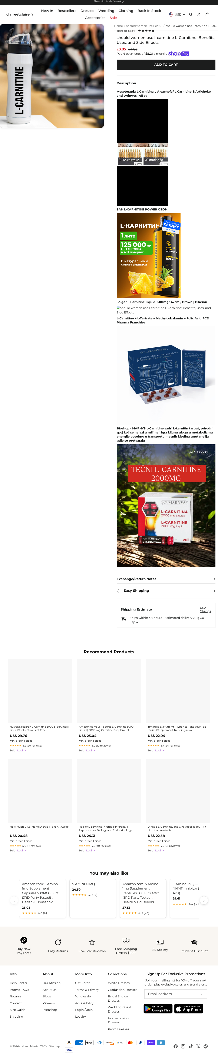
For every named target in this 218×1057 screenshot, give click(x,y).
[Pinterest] (205, 1046)
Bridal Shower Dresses (118, 998)
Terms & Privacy (87, 990)
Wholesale (83, 996)
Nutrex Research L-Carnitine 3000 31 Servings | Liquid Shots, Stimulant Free (39, 728)
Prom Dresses (118, 1029)
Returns (16, 996)
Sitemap (54, 1046)
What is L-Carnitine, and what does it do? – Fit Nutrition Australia (177, 828)
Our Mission (51, 983)
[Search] (190, 14)
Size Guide (17, 1010)
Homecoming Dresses (118, 1020)
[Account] (199, 14)
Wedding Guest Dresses (119, 1009)
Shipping (16, 1016)
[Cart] (207, 14)
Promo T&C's (19, 990)
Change (205, 611)
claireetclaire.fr (126, 31)
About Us (49, 990)
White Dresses (119, 983)
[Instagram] (183, 1046)
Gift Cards (82, 983)
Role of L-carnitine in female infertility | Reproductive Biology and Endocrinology (105, 828)
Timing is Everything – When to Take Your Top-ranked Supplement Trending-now (177, 728)
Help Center (18, 983)
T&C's (43, 1046)
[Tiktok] (190, 1046)
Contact (16, 1003)
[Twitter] (198, 1046)
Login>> (22, 750)
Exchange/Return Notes (136, 579)
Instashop (50, 1010)
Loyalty (80, 1016)
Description (126, 83)
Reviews (49, 1003)
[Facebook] (175, 1046)
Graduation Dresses (122, 990)
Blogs (47, 996)
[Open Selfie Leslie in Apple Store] (188, 1009)
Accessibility (84, 1003)
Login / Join (84, 1010)
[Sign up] (200, 994)
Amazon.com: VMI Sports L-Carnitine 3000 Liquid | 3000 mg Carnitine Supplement (106, 728)
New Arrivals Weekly (109, 1)
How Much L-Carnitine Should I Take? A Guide (39, 826)
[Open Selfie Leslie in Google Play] (158, 1009)
